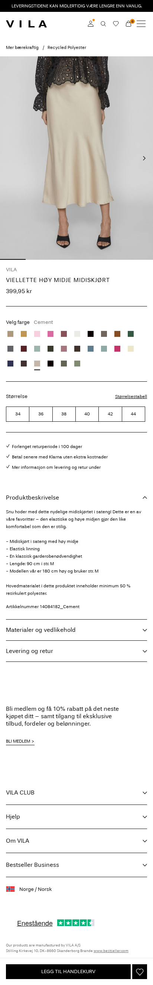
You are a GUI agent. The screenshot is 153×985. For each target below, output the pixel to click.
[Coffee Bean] (77, 349)
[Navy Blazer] (10, 363)
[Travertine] (10, 334)
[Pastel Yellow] (131, 349)
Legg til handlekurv (68, 971)
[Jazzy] (117, 349)
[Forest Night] (50, 349)
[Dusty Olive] (64, 363)
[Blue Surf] (104, 349)
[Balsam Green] (131, 334)
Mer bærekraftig (22, 47)
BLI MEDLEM (18, 741)
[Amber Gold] (24, 334)
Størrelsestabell (131, 396)
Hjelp (13, 816)
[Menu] (141, 24)
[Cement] (37, 363)
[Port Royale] (24, 349)
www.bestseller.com (111, 951)
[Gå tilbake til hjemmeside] (26, 24)
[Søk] (103, 24)
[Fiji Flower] (50, 334)
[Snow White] (77, 334)
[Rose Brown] (64, 334)
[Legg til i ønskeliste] (139, 971)
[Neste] (144, 158)
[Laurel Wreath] (37, 349)
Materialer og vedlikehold (41, 629)
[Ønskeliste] (116, 24)
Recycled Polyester (67, 47)
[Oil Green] (77, 363)
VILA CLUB (20, 792)
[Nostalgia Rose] (64, 349)
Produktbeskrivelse (32, 497)
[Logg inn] (91, 24)
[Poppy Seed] (10, 349)
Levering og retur (29, 650)
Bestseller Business (32, 864)
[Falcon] (104, 334)
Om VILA (17, 840)
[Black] (90, 334)
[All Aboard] (90, 349)
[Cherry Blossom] (37, 334)
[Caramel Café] (117, 334)
